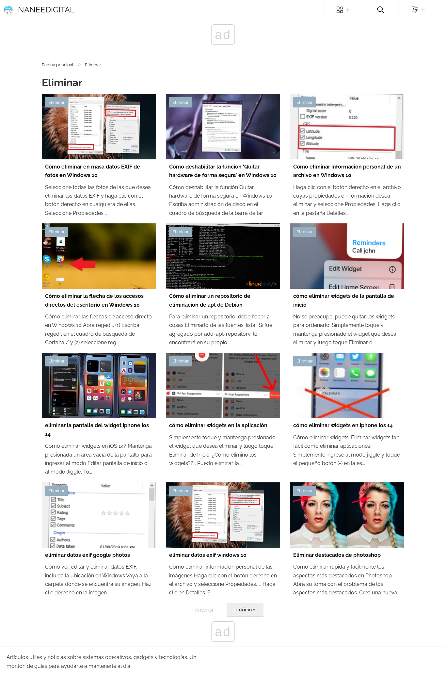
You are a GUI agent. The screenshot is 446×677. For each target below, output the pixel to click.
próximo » (245, 609)
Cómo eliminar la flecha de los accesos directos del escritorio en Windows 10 (94, 300)
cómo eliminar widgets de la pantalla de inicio (343, 300)
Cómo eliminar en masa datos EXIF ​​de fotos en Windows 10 (92, 171)
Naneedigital (46, 9)
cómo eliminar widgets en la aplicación (218, 425)
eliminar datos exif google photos (87, 555)
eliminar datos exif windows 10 (208, 555)
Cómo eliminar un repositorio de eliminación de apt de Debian (209, 300)
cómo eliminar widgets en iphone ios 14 (343, 425)
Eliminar (56, 102)
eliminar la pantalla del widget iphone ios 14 (97, 429)
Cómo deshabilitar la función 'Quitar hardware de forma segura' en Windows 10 (223, 171)
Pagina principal (57, 64)
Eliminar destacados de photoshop (337, 555)
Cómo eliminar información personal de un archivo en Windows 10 (347, 171)
